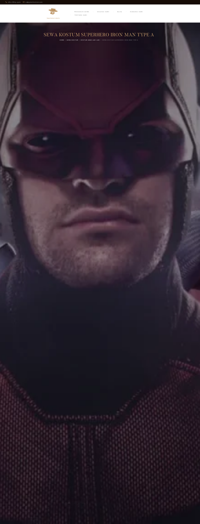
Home (62, 40)
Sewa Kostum (72, 40)
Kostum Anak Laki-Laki (90, 40)
